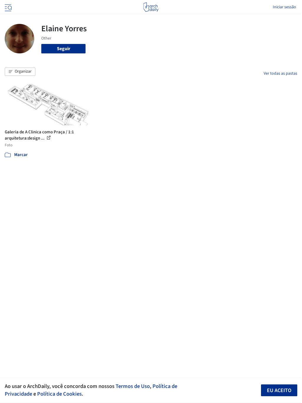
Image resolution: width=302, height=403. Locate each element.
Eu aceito (279, 390)
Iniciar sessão (284, 7)
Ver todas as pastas (280, 73)
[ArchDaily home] (150, 7)
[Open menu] (8, 7)
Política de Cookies (59, 394)
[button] (20, 72)
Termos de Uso (133, 386)
